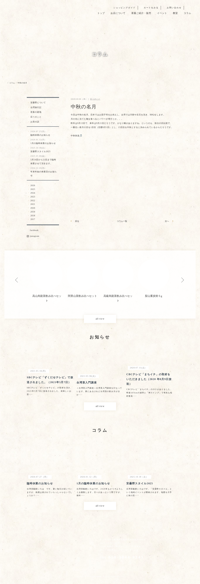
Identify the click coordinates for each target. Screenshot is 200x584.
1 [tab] (73, 302)
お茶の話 (34, 122)
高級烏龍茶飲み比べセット (82, 298)
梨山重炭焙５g (118, 295)
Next (180, 278)
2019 (32, 212)
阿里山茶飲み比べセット (46, 295)
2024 (32, 193)
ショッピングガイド (124, 7)
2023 (32, 196)
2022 (32, 200)
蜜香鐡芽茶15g (153, 295)
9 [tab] (143, 302)
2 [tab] (82, 302)
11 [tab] (161, 302)
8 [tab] (135, 302)
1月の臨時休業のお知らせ (43, 141)
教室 (175, 13)
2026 (32, 185)
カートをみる (151, 7)
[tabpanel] (46, 278)
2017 (32, 219)
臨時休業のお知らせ (40, 133)
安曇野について (38, 102)
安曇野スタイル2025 (40, 150)
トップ (101, 13)
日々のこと (35, 117)
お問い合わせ (174, 7)
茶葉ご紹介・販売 (141, 13)
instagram (34, 236)
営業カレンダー (117, 550)
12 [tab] (170, 302)
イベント (162, 13)
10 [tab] (152, 302)
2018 (32, 215)
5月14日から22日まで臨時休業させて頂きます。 (43, 160)
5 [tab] (108, 302)
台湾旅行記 (35, 107)
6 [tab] (117, 302)
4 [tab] (100, 302)
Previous (16, 278)
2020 (32, 208)
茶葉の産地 (35, 112)
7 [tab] (126, 302)
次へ (167, 221)
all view (100, 318)
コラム (187, 13)
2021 (32, 204)
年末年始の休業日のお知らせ (43, 172)
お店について (118, 13)
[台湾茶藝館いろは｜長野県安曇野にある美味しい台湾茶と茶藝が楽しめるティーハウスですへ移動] (5, 83)
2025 (32, 189)
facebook (34, 230)
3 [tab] (91, 302)
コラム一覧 (122, 221)
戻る (77, 221)
